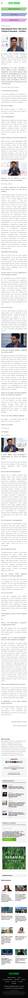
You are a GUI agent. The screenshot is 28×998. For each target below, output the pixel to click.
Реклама (14, 983)
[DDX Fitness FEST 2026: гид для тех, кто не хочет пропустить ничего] (7, 910)
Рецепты (23, 979)
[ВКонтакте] (6, 762)
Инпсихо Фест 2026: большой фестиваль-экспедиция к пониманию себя (16, 795)
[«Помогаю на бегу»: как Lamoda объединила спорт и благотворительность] (21, 952)
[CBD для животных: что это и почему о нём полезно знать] (21, 930)
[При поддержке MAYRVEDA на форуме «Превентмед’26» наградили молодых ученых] (7, 952)
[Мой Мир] (11, 762)
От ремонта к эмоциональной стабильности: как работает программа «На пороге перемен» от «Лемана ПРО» (7, 898)
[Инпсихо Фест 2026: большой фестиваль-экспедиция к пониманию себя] (4, 794)
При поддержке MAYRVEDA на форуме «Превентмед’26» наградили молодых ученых (6, 961)
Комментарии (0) (7, 875)
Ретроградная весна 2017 (14, 774)
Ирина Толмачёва (5, 739)
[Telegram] (22, 762)
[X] (15, 762)
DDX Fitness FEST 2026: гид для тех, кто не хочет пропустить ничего (7, 918)
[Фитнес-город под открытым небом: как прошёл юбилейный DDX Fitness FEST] (4, 813)
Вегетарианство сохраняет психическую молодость (14, 768)
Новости (10, 785)
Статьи (19, 977)
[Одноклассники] (8, 762)
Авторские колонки (7, 979)
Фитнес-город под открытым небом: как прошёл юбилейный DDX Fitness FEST (16, 814)
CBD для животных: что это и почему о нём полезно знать (20, 938)
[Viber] (17, 762)
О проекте (20, 981)
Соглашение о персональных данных (14, 988)
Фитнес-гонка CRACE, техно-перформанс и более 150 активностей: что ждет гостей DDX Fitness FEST (20, 897)
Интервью (3, 892)
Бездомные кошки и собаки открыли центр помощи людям (16, 787)
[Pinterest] (13, 762)
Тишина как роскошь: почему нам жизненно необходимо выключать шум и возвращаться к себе (21, 919)
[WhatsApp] (19, 762)
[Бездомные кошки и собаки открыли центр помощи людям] (4, 787)
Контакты (14, 981)
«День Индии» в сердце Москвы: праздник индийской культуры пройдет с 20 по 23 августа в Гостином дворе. (16, 804)
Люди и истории (11, 977)
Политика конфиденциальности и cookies (14, 986)
